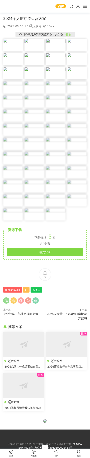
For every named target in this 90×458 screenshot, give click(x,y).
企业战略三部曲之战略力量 (20, 314)
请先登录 (45, 252)
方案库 (15, 6)
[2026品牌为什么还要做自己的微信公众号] (23, 344)
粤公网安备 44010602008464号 (53, 447)
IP (26, 289)
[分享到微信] (6, 300)
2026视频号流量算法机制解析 (22, 407)
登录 (68, 34)
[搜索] (71, 6)
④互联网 (35, 26)
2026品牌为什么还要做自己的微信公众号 (22, 367)
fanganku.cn (12, 289)
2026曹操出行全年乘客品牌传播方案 (65, 367)
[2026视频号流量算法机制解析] (23, 385)
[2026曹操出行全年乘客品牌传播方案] (66, 344)
